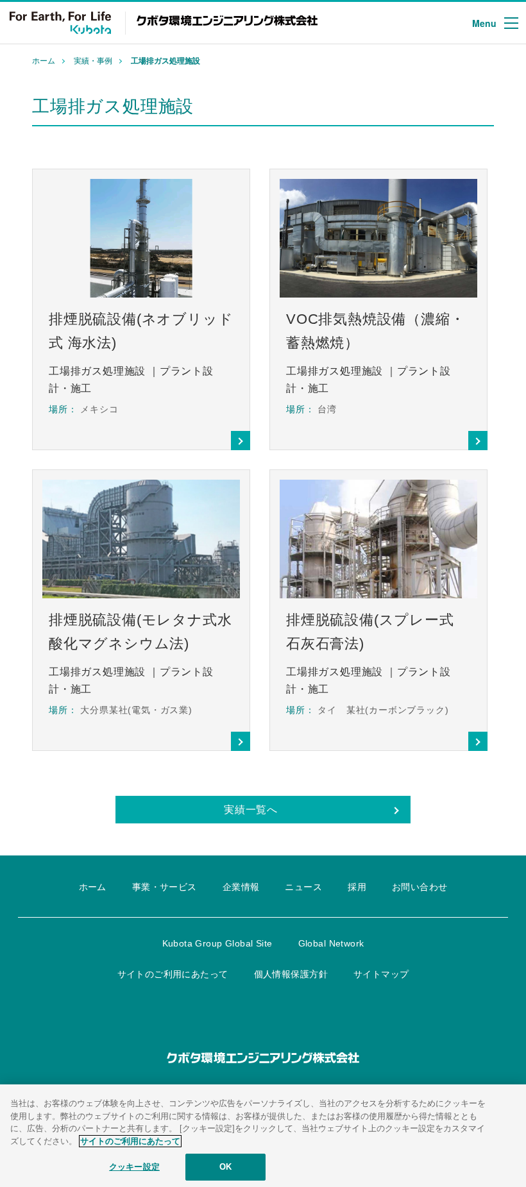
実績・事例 (93, 60)
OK (225, 1167)
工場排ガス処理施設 (165, 60)
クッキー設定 (134, 1167)
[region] (263, 1135)
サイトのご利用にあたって (130, 1141)
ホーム (43, 60)
